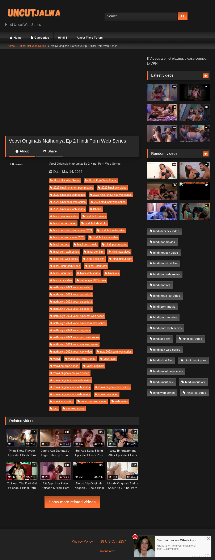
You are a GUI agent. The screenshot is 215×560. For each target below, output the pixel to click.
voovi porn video (108, 394)
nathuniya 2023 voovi (93, 280)
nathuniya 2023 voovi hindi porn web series (79, 323)
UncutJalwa (107, 551)
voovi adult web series (81, 358)
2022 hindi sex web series (69, 194)
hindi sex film (95, 251)
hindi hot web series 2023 (68, 237)
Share (52, 151)
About (24, 151)
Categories (41, 37)
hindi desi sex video (65, 216)
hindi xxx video (62, 280)
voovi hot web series (65, 365)
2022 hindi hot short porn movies (73, 187)
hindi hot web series (113, 230)
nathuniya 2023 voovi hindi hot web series (78, 315)
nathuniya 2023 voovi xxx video (72, 351)
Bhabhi (97, 209)
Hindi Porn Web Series (103, 180)
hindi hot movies (96, 216)
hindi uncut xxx (62, 273)
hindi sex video (121, 251)
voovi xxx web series (93, 401)
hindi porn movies (116, 244)
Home (18, 37)
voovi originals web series (114, 387)
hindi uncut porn (122, 258)
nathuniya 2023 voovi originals (71, 330)
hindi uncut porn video (66, 266)
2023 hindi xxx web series (69, 209)
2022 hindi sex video (113, 187)
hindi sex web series (65, 258)
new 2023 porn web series (116, 351)
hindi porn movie (87, 244)
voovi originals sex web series (71, 387)
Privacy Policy (82, 541)
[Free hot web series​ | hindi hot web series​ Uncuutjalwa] (48, 12)
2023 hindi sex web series (110, 201)
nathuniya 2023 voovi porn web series (76, 337)
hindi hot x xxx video (105, 237)
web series (121, 401)
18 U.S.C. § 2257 (113, 541)
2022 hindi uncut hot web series (112, 194)
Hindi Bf (63, 37)
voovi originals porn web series (72, 380)
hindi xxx (113, 273)
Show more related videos (72, 502)
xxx (55, 408)
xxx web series (75, 408)
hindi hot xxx (61, 244)
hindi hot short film (96, 223)
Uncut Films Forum (90, 37)
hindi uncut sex (97, 266)
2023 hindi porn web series (69, 201)
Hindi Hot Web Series (33, 45)
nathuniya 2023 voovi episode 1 (72, 287)
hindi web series (90, 273)
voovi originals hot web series (71, 373)
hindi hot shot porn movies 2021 (72, 230)
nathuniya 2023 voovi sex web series (75, 344)
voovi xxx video (62, 401)
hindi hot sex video (64, 223)
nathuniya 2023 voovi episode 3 (72, 301)
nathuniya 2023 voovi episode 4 (72, 308)
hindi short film (95, 258)
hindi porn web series (66, 251)
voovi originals (95, 365)
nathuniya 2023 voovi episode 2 (72, 294)
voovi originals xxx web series (71, 394)
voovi (56, 358)
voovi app (109, 358)
